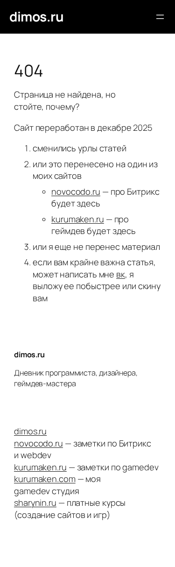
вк (120, 274)
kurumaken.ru (77, 219)
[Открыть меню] (160, 16)
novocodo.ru (75, 191)
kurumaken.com (45, 478)
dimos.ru (36, 16)
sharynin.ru (35, 502)
